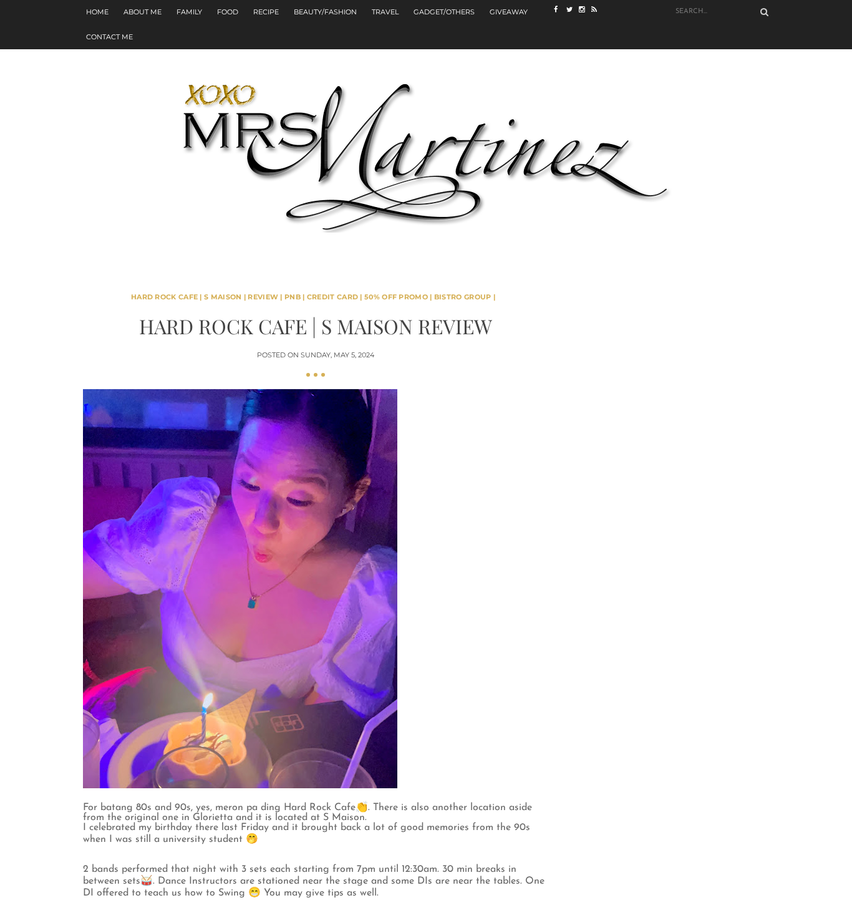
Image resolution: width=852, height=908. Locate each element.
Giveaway (509, 11)
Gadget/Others (444, 11)
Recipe (266, 11)
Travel (385, 11)
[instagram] (585, 9)
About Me (142, 11)
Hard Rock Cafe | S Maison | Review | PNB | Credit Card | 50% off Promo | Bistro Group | (313, 296)
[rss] (597, 9)
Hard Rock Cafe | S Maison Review (315, 325)
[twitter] (572, 9)
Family (189, 11)
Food (227, 11)
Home (97, 11)
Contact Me (109, 36)
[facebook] (560, 9)
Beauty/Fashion (325, 11)
